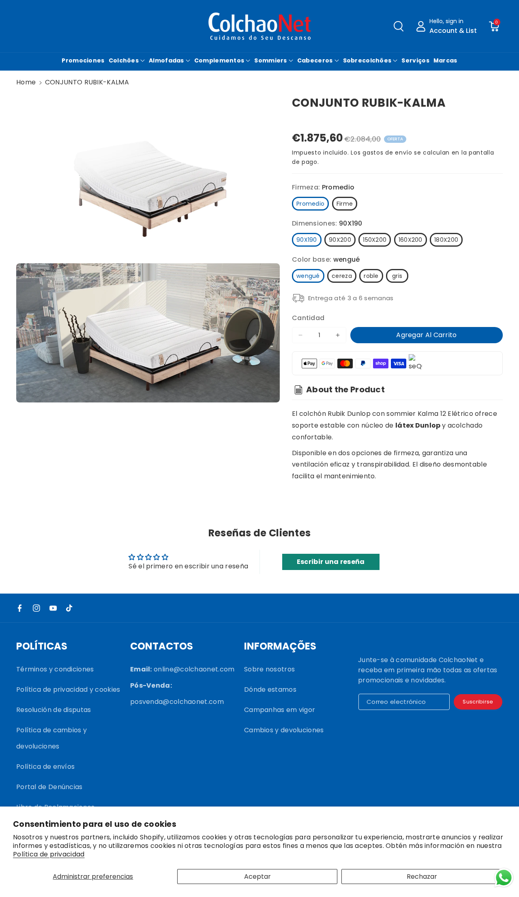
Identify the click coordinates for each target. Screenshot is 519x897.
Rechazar (422, 876)
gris (397, 276)
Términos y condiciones (55, 669)
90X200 (340, 240)
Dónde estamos (270, 689)
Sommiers (270, 60)
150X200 (374, 240)
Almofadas (166, 60)
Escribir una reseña (331, 561)
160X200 (410, 240)
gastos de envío (387, 152)
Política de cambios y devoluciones (51, 738)
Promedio (310, 204)
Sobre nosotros (269, 669)
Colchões (124, 60)
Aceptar (257, 876)
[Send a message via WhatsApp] (504, 878)
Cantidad (308, 318)
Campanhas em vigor (279, 709)
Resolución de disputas (53, 709)
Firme (345, 204)
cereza (342, 276)
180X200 (446, 240)
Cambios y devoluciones (284, 730)
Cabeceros (315, 60)
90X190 (306, 240)
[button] (398, 26)
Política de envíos (45, 766)
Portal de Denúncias (49, 787)
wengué (308, 276)
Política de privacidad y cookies (68, 689)
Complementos (219, 60)
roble (371, 276)
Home (26, 82)
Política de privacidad (49, 854)
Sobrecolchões (367, 60)
